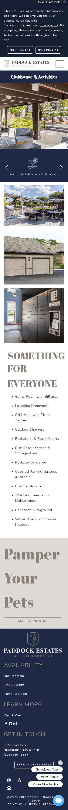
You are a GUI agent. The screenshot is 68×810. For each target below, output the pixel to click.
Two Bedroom (14, 685)
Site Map (33, 800)
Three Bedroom (15, 694)
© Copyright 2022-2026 (22, 797)
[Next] (61, 167)
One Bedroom (14, 676)
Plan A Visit (13, 715)
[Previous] (7, 167)
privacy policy (48, 25)
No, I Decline (48, 50)
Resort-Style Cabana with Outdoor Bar (32, 174)
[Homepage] (26, 62)
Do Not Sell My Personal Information (34, 804)
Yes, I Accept (20, 50)
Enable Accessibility (52, 2)
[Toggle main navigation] (60, 64)
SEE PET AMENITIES (33, 621)
